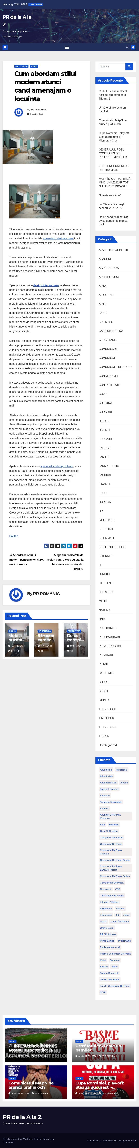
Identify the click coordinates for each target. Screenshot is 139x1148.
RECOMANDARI (109, 637)
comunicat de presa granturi (111, 852)
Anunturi (104, 808)
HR (101, 511)
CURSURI (105, 412)
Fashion (120, 908)
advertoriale (106, 776)
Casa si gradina (109, 831)
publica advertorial (110, 947)
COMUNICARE (108, 349)
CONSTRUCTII (108, 376)
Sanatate (115, 960)
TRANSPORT (107, 727)
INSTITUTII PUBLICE (112, 547)
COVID (103, 394)
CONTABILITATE (109, 385)
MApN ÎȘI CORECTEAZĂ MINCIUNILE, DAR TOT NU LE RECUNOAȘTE (115, 182)
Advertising (106, 769)
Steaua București (109, 973)
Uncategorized (108, 745)
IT (100, 565)
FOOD (103, 493)
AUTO (103, 304)
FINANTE (105, 484)
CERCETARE (107, 340)
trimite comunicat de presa (115, 986)
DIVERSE (105, 430)
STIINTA (104, 700)
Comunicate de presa (112, 882)
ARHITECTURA (21, 66)
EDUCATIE (106, 439)
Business (113, 824)
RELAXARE (106, 655)
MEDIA (103, 601)
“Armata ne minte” (110, 195)
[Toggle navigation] (67, 47)
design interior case (46, 285)
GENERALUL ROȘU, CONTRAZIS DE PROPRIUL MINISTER (113, 153)
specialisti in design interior (57, 466)
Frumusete (106, 915)
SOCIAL (104, 682)
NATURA (104, 610)
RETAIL (103, 664)
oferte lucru (107, 927)
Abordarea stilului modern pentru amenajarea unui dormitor (26, 559)
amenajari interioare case (58, 238)
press (15, 651)
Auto (102, 824)
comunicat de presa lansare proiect (111, 868)
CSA (117, 889)
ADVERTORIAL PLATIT (114, 250)
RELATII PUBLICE (110, 646)
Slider (115, 966)
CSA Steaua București (112, 895)
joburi (126, 915)
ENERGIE (105, 448)
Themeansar (9, 1142)
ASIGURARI (106, 295)
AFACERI (105, 259)
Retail (103, 960)
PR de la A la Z (22, 1117)
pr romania (124, 940)
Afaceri (124, 782)
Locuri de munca (120, 921)
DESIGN (34, 66)
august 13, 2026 (87, 1093)
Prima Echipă (107, 940)
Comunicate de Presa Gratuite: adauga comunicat (111, 1140)
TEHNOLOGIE (108, 709)
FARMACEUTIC (109, 466)
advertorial (121, 769)
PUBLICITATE (108, 628)
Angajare (105, 795)
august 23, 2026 (21, 1056)
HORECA (105, 502)
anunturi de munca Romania (110, 816)
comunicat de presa (111, 844)
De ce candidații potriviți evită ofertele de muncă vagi (113, 221)
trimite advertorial (109, 979)
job (118, 915)
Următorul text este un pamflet (98, 1048)
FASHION (105, 475)
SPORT (103, 691)
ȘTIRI (103, 992)
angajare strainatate (111, 802)
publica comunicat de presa (115, 953)
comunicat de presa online (115, 876)
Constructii (105, 889)
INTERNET (106, 556)
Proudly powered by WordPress (18, 1139)
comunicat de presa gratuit (115, 860)
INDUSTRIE (106, 529)
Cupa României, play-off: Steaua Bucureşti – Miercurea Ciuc (114, 137)
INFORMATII (107, 538)
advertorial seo (108, 782)
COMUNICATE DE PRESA (116, 367)
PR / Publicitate (108, 934)
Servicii (104, 966)
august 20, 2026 (21, 1093)
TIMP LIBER (106, 718)
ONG (102, 619)
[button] (127, 47)
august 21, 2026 (87, 1056)
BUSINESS (106, 322)
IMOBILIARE (107, 520)
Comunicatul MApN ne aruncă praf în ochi (31, 1085)
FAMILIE (104, 457)
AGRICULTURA (109, 268)
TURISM (104, 736)
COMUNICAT (107, 358)
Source (13, 536)
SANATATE (106, 673)
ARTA (102, 286)
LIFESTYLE (106, 583)
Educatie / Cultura (109, 902)
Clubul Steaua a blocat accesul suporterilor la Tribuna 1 (113, 95)
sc (42, 651)
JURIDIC (104, 574)
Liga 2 (103, 921)
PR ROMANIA (38, 109)
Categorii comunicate (111, 837)
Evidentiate (106, 908)
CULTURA (105, 403)
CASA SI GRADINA (111, 331)
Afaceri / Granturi (109, 789)
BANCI (103, 313)
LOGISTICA (106, 592)
